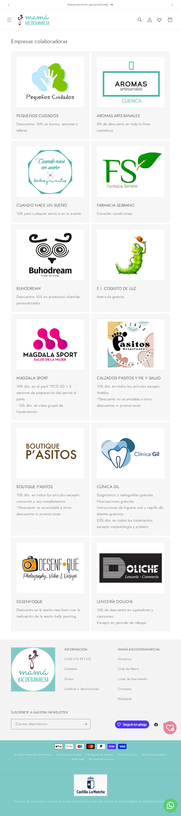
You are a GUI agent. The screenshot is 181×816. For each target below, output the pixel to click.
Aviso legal (78, 759)
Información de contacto (99, 754)
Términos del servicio (101, 759)
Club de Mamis (128, 669)
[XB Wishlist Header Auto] (159, 20)
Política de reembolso (153, 754)
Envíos (69, 679)
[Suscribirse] (85, 724)
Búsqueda (125, 699)
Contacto (71, 669)
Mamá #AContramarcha (38, 754)
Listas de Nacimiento (132, 679)
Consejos (124, 689)
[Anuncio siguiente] (172, 5)
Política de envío (127, 754)
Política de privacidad (68, 754)
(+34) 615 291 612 (78, 659)
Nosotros (124, 659)
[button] (9, 20)
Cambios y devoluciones (82, 689)
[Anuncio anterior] (8, 5)
